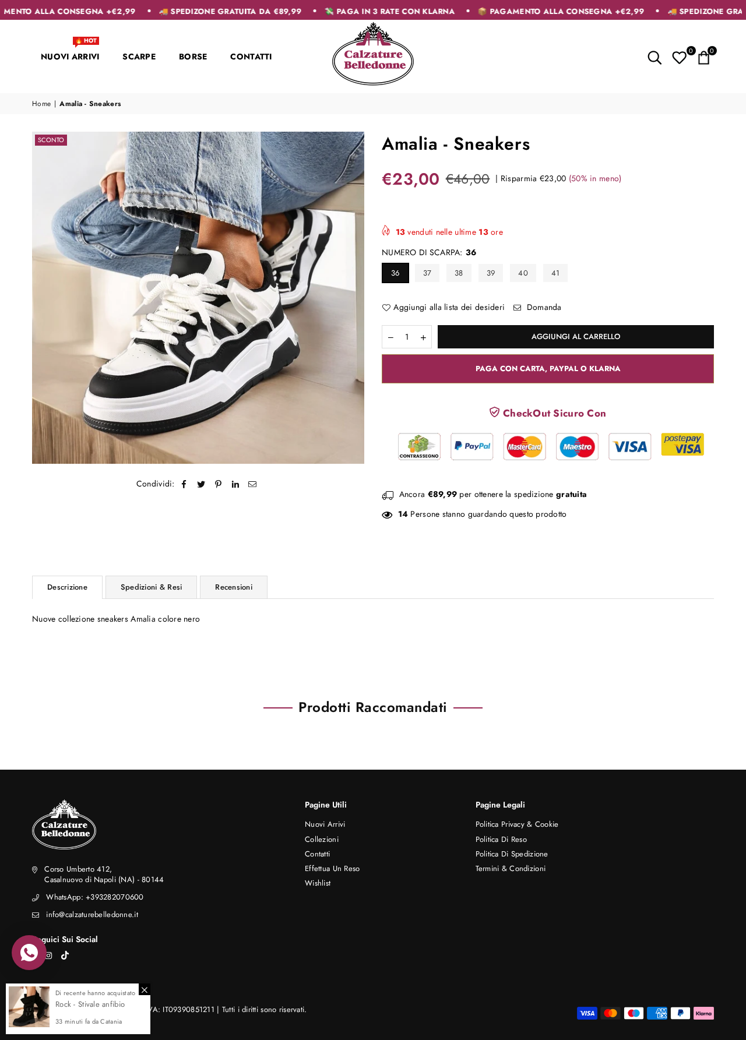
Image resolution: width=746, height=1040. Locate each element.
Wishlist (317, 883)
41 (555, 272)
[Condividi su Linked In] (235, 484)
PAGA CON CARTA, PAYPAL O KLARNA (548, 368)
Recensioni (233, 587)
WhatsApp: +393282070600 (94, 896)
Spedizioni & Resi (151, 587)
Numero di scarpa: (429, 252)
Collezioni (322, 839)
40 (523, 272)
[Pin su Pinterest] (218, 484)
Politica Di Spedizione (512, 853)
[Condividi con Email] (252, 484)
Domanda (543, 307)
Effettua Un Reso (332, 868)
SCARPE (139, 56)
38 (459, 272)
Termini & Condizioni (511, 868)
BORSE (193, 56)
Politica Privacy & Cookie (517, 824)
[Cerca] (655, 56)
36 (395, 272)
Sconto (51, 139)
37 (427, 272)
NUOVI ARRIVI (70, 51)
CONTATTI (251, 56)
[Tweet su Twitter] (201, 484)
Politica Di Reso (501, 839)
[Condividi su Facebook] (184, 484)
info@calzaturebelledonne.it (92, 914)
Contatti (317, 853)
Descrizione (67, 587)
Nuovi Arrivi (325, 824)
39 (491, 272)
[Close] (144, 989)
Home (41, 104)
